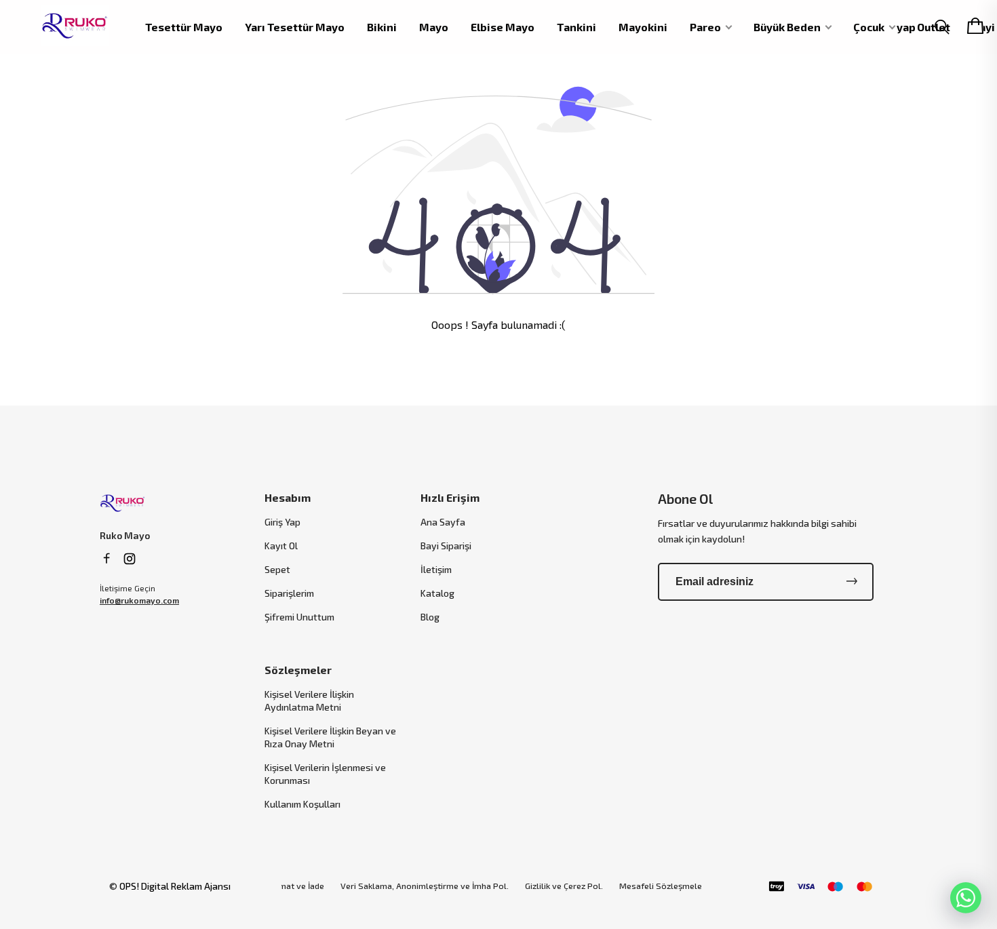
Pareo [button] (705, 27)
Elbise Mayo (502, 27)
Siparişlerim (289, 593)
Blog (430, 616)
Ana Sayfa (443, 522)
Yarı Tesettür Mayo (295, 27)
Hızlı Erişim (450, 497)
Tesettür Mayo (183, 27)
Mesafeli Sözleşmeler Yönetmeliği (686, 886)
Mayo (433, 27)
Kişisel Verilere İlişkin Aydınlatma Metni (309, 700)
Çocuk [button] (868, 27)
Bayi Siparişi (446, 545)
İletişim (436, 569)
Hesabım (288, 497)
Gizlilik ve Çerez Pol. (564, 886)
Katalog (437, 593)
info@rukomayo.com (139, 600)
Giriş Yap (282, 522)
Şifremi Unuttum (299, 616)
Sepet (277, 569)
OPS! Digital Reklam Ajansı (175, 886)
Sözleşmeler (298, 669)
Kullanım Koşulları (302, 804)
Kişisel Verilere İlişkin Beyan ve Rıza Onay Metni (330, 737)
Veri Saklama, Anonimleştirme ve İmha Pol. (424, 886)
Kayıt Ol (281, 545)
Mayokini (643, 27)
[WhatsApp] (966, 898)
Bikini (382, 27)
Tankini (576, 27)
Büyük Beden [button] (787, 27)
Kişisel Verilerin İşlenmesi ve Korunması (325, 774)
